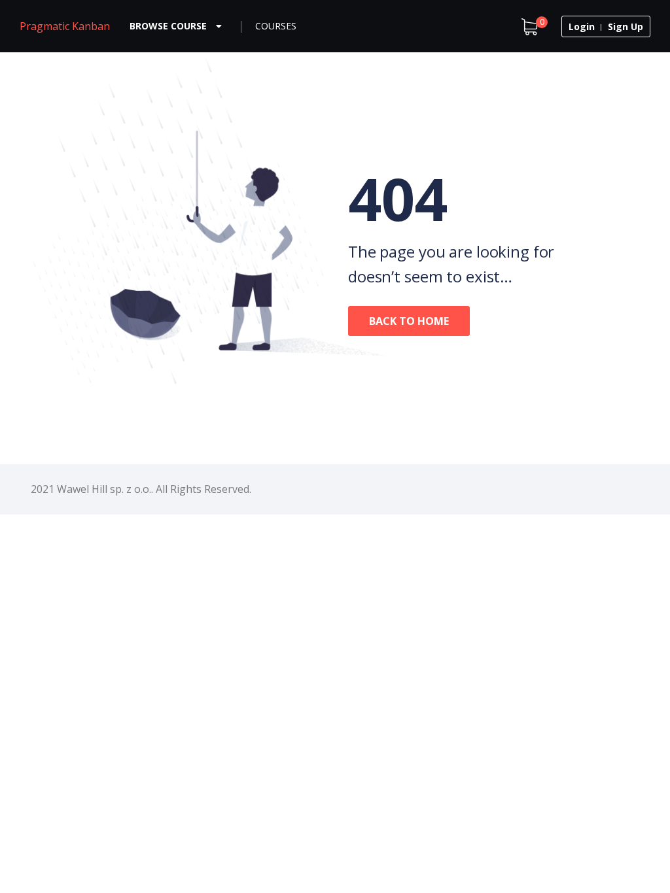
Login (582, 26)
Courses (275, 26)
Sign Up (625, 26)
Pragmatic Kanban (65, 26)
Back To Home (409, 321)
